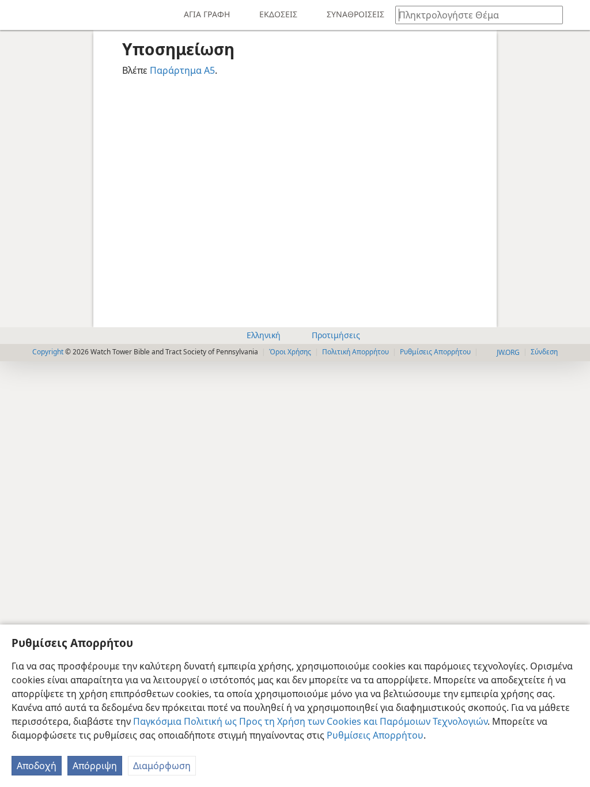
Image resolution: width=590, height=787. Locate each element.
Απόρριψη (95, 765)
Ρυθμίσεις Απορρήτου (375, 735)
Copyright (47, 352)
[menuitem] (17, 15)
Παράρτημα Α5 (182, 70)
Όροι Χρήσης (290, 351)
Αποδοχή (36, 765)
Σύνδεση (544, 351)
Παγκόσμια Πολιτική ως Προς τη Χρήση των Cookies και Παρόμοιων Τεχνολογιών (310, 721)
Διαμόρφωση (162, 765)
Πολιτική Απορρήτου (355, 351)
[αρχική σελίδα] (17, 15)
